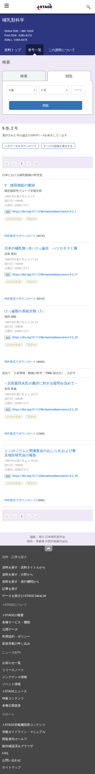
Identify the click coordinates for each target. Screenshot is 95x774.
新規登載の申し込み (16, 643)
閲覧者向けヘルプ (14, 739)
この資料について (61, 50)
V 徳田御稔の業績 (19, 185)
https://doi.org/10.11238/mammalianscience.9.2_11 (45, 274)
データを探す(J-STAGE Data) (22, 596)
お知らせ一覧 (11, 663)
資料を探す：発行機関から (20, 581)
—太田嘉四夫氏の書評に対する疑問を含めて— (40, 383)
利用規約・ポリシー (16, 636)
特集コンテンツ (13, 698)
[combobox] (22, 89)
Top (48, 548)
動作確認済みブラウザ (17, 746)
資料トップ (12, 50)
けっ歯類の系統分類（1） (24, 311)
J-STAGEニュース (14, 691)
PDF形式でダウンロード (20, 236)
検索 (23, 75)
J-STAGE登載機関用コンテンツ (23, 725)
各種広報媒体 (11, 705)
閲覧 (69, 76)
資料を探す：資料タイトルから (24, 567)
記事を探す (10, 588)
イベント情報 (11, 684)
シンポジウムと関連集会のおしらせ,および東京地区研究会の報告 (40, 452)
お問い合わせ (11, 760)
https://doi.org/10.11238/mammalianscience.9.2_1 (44, 211)
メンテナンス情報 (14, 677)
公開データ (10, 629)
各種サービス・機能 (16, 622)
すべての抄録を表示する (58, 146)
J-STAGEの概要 (13, 615)
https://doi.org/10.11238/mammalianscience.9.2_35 (45, 409)
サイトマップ (11, 767)
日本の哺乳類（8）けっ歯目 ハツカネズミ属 (40, 248)
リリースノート (13, 670)
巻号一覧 (34, 50)
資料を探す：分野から (17, 574)
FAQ (5, 753)
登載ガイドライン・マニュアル (24, 732)
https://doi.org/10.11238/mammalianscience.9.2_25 (45, 337)
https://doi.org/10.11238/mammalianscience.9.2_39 (45, 476)
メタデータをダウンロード (20, 146)
